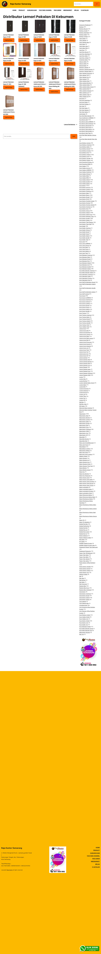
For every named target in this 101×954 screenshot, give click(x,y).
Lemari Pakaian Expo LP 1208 (39, 36)
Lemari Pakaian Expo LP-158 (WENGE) (23, 84)
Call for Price (8, 40)
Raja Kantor (10, 870)
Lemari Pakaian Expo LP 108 (8, 36)
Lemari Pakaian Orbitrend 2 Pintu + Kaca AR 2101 (40, 84)
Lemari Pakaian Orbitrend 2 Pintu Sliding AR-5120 (70, 84)
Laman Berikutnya (70, 124)
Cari (74, 136)
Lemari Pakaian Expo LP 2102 (54, 60)
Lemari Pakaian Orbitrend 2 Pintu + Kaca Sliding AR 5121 (55, 85)
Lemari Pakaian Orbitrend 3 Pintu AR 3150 (9, 112)
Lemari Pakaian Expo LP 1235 (8, 60)
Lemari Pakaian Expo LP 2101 (23, 60)
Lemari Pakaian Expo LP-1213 (8, 83)
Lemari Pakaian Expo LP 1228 (54, 36)
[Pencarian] (97, 4)
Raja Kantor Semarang (20, 4)
